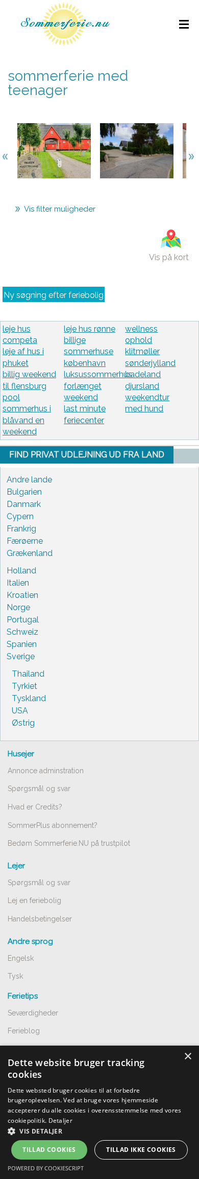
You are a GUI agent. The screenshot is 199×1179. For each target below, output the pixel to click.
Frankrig (21, 529)
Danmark (24, 504)
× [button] (187, 1056)
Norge (18, 607)
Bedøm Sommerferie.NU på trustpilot (69, 843)
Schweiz (22, 632)
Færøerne (25, 541)
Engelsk (21, 958)
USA (20, 710)
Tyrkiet (24, 686)
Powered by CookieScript (46, 1168)
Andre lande (29, 479)
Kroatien (22, 595)
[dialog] (99, 1112)
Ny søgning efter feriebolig (54, 295)
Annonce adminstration (46, 771)
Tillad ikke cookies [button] (141, 1149)
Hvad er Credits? (35, 807)
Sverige (21, 656)
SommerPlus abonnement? (52, 825)
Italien (18, 583)
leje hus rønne (89, 329)
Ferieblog (24, 1031)
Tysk (15, 976)
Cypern (20, 516)
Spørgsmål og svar (39, 788)
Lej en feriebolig (34, 900)
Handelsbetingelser (40, 919)
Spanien (22, 644)
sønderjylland (150, 363)
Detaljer (60, 1120)
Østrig (23, 723)
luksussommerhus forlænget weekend (98, 385)
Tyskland (29, 698)
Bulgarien (24, 492)
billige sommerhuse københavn (88, 351)
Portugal (23, 620)
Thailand (28, 674)
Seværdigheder (33, 1013)
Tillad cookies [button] (49, 1149)
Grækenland (30, 553)
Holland (21, 570)
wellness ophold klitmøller (142, 340)
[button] (99, 1131)
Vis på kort (169, 257)
